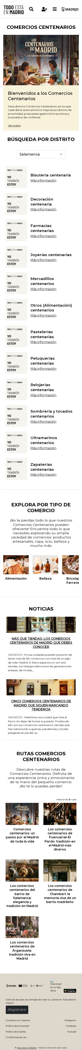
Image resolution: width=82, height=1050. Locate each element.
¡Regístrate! (17, 1010)
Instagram (70, 1020)
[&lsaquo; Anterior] (6, 565)
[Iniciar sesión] (44, 9)
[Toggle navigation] (55, 9)
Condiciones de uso (16, 1037)
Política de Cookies (16, 1031)
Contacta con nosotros (18, 1020)
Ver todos (14, 125)
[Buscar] (34, 9)
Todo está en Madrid (26, 1047)
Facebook (71, 1026)
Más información (43, 180)
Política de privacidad (17, 1026)
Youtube (71, 1031)
